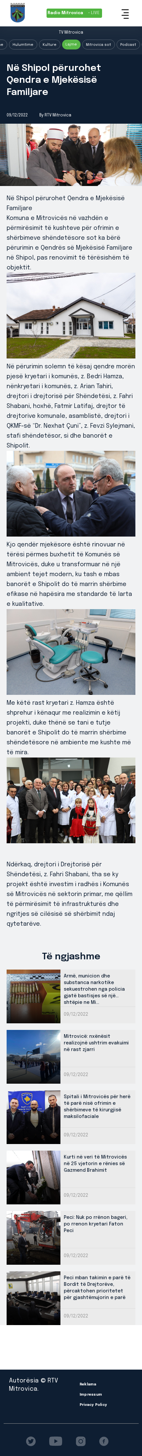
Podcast (128, 45)
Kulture (49, 45)
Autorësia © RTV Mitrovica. (33, 1385)
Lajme (71, 44)
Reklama (88, 1384)
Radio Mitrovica (73, 13)
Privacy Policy (93, 1405)
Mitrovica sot (98, 45)
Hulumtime (23, 45)
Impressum (91, 1395)
